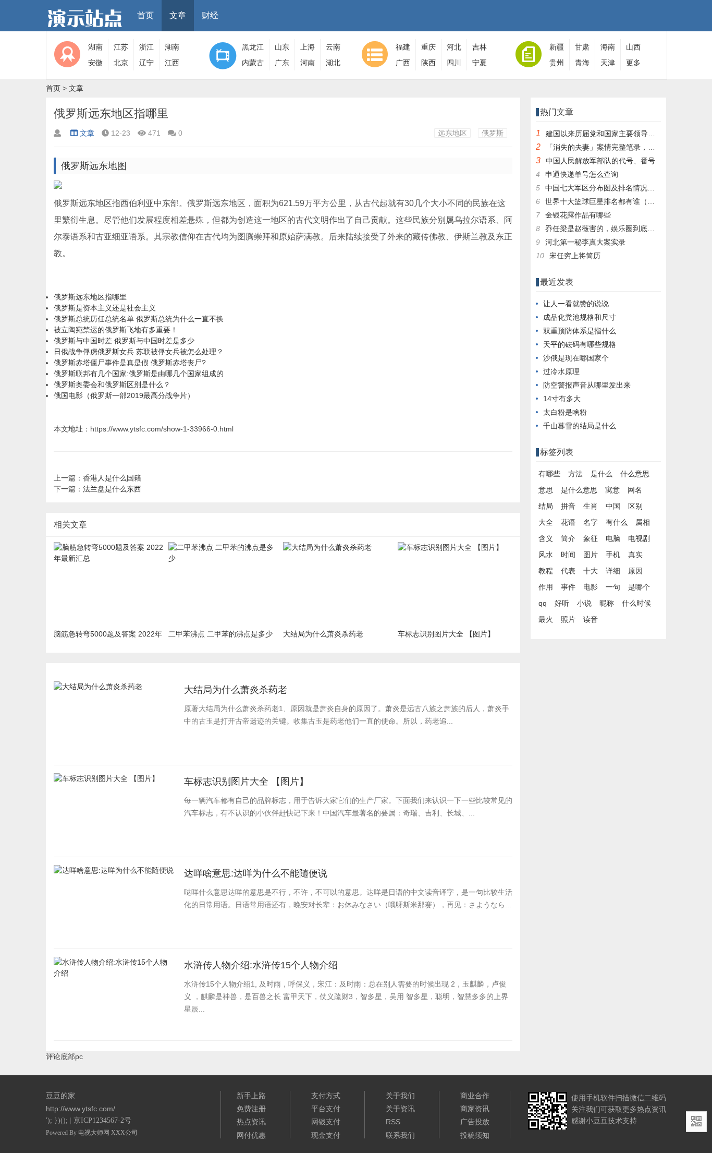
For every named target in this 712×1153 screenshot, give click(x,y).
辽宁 (146, 62)
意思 (545, 490)
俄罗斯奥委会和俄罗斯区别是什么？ (112, 384)
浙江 (146, 47)
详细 (613, 571)
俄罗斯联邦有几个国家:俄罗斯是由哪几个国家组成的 (139, 373)
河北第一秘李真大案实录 (585, 242)
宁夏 (479, 62)
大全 (545, 522)
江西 (172, 62)
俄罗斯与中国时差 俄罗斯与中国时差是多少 (124, 341)
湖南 (95, 47)
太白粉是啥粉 (565, 412)
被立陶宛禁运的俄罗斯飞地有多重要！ (116, 330)
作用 (545, 587)
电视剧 (639, 538)
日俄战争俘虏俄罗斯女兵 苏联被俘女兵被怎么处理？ (139, 351)
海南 (607, 47)
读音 (590, 619)
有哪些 (549, 474)
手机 (613, 554)
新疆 (556, 47)
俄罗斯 (493, 133)
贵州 (556, 62)
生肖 (590, 506)
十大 (590, 571)
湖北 (333, 62)
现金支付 (325, 1135)
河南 (307, 62)
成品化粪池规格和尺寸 (579, 317)
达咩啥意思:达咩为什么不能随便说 (255, 873)
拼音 (568, 506)
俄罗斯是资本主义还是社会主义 (105, 308)
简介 (568, 538)
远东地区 (452, 133)
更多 (633, 62)
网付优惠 (251, 1135)
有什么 (617, 522)
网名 (635, 490)
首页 (145, 15)
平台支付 (325, 1108)
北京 (121, 62)
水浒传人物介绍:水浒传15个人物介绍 (261, 965)
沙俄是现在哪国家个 (576, 358)
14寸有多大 (562, 398)
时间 (568, 554)
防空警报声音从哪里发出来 (587, 385)
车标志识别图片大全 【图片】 (246, 781)
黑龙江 (253, 47)
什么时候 (636, 603)
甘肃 (582, 47)
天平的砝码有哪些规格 (579, 344)
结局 (545, 506)
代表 (568, 571)
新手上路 (251, 1095)
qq (542, 603)
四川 (454, 62)
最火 (545, 619)
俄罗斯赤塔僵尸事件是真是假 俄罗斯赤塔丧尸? (130, 362)
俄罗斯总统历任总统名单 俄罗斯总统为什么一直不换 (139, 319)
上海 (307, 47)
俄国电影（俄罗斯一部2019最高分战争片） (124, 395)
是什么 (601, 474)
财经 (210, 15)
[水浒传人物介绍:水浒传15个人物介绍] (114, 976)
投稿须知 (474, 1135)
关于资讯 (400, 1108)
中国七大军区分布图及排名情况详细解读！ (614, 188)
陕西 (428, 62)
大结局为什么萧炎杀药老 (235, 689)
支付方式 (325, 1095)
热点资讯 (251, 1122)
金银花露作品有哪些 (578, 215)
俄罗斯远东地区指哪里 (90, 297)
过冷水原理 (561, 371)
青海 (582, 62)
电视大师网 (94, 1132)
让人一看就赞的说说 (576, 303)
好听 (562, 603)
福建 (403, 47)
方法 (575, 474)
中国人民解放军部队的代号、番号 (600, 161)
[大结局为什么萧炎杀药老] (98, 690)
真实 (635, 554)
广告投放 (474, 1122)
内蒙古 (253, 62)
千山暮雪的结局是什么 (579, 426)
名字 (590, 522)
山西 (633, 47)
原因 (635, 571)
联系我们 (400, 1135)
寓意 (612, 490)
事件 (568, 587)
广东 (282, 62)
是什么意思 (579, 490)
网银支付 (325, 1122)
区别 (635, 506)
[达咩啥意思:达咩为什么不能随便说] (114, 873)
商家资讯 (474, 1108)
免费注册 (251, 1108)
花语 (568, 522)
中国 (613, 506)
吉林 (479, 47)
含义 (545, 538)
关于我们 (400, 1095)
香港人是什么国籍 (112, 478)
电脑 (613, 538)
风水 (545, 554)
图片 (590, 554)
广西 (403, 62)
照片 (568, 619)
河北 (454, 47)
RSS (393, 1122)
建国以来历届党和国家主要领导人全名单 (611, 133)
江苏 (121, 47)
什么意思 (634, 474)
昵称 (606, 603)
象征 (590, 538)
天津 (607, 62)
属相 (642, 522)
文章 (177, 15)
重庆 (428, 47)
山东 (282, 47)
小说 (584, 603)
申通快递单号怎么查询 (581, 174)
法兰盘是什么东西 (112, 489)
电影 (590, 587)
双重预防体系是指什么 (579, 331)
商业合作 (474, 1095)
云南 (333, 47)
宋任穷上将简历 (574, 255)
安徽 (95, 62)
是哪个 (639, 587)
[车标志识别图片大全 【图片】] (106, 781)
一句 (613, 587)
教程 (545, 571)
